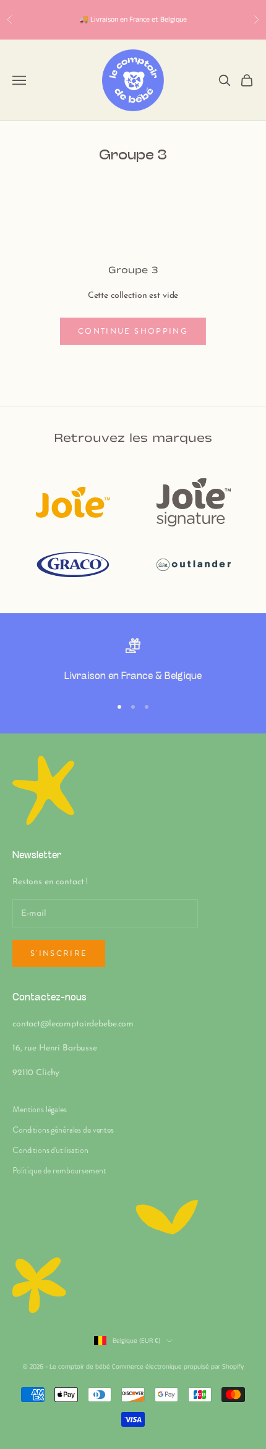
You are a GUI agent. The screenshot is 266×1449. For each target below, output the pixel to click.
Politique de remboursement (59, 1170)
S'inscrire (58, 953)
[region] (133, 662)
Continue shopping (133, 331)
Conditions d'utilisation (50, 1150)
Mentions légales (39, 1109)
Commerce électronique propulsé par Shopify (178, 1367)
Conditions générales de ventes (63, 1129)
